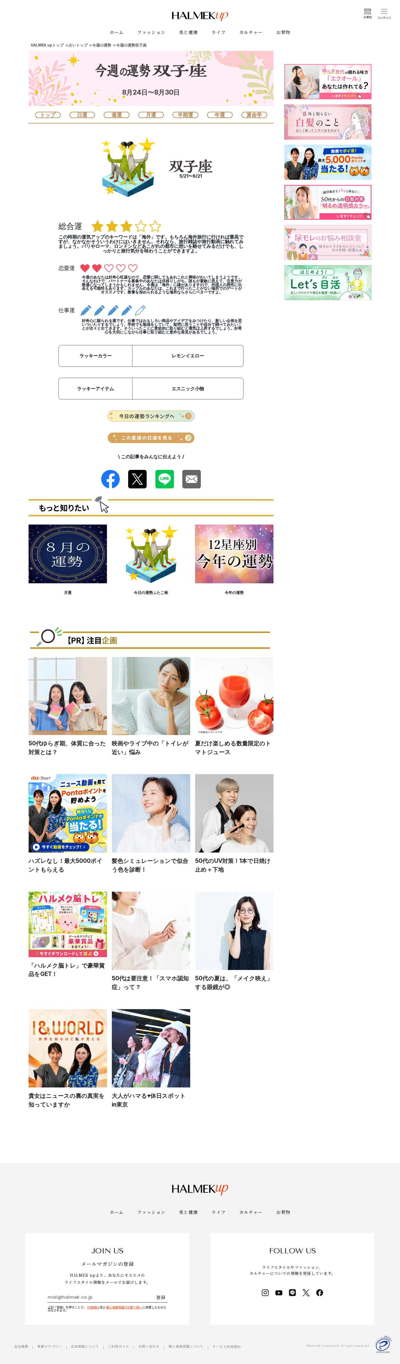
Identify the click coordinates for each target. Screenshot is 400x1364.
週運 (117, 115)
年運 (220, 115)
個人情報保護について (186, 1346)
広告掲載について (85, 1346)
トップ (48, 115)
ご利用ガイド (118, 1346)
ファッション (151, 32)
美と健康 (188, 32)
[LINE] (292, 1292)
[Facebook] (319, 1292)
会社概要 (21, 1346)
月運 (151, 115)
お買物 (283, 32)
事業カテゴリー (49, 1346)
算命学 (254, 115)
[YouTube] (278, 1292)
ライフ (218, 32)
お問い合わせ (148, 1346)
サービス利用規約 (227, 1346)
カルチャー (251, 32)
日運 (82, 115)
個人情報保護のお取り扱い (124, 1307)
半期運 (185, 115)
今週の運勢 (101, 45)
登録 (161, 1297)
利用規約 (93, 1307)
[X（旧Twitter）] (306, 1292)
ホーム (117, 32)
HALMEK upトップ (47, 45)
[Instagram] (265, 1292)
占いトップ (78, 45)
